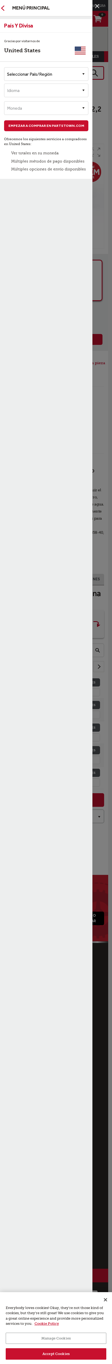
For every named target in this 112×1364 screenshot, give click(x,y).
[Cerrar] (97, 6)
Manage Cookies (56, 1338)
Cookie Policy (47, 1324)
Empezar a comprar (46, 126)
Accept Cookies (56, 1354)
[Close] (105, 1300)
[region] (56, 1328)
